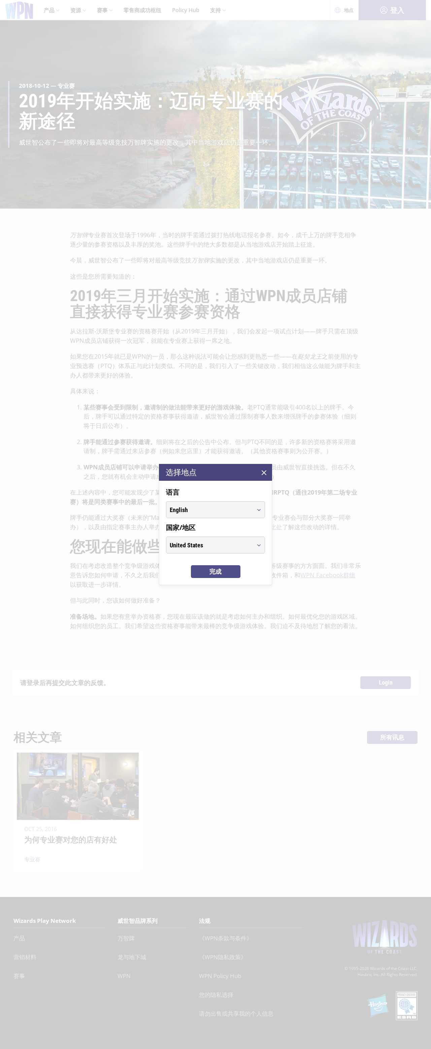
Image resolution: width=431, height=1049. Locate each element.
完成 (215, 571)
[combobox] (209, 510)
